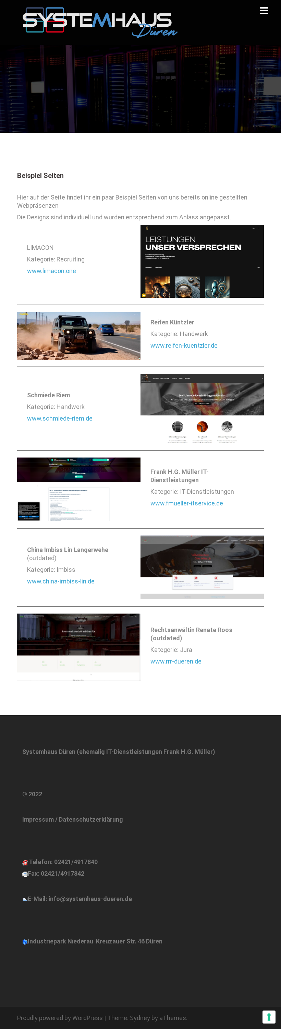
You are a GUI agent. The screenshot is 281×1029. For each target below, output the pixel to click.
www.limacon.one (51, 270)
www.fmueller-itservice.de (186, 503)
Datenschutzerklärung (91, 819)
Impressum (38, 819)
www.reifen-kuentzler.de (184, 345)
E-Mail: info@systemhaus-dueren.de (80, 898)
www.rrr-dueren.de (175, 661)
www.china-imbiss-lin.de (61, 581)
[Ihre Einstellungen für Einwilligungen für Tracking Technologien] (269, 1017)
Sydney (140, 1017)
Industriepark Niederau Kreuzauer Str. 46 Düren (95, 941)
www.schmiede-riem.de (60, 418)
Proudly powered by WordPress (60, 1017)
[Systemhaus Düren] (97, 22)
